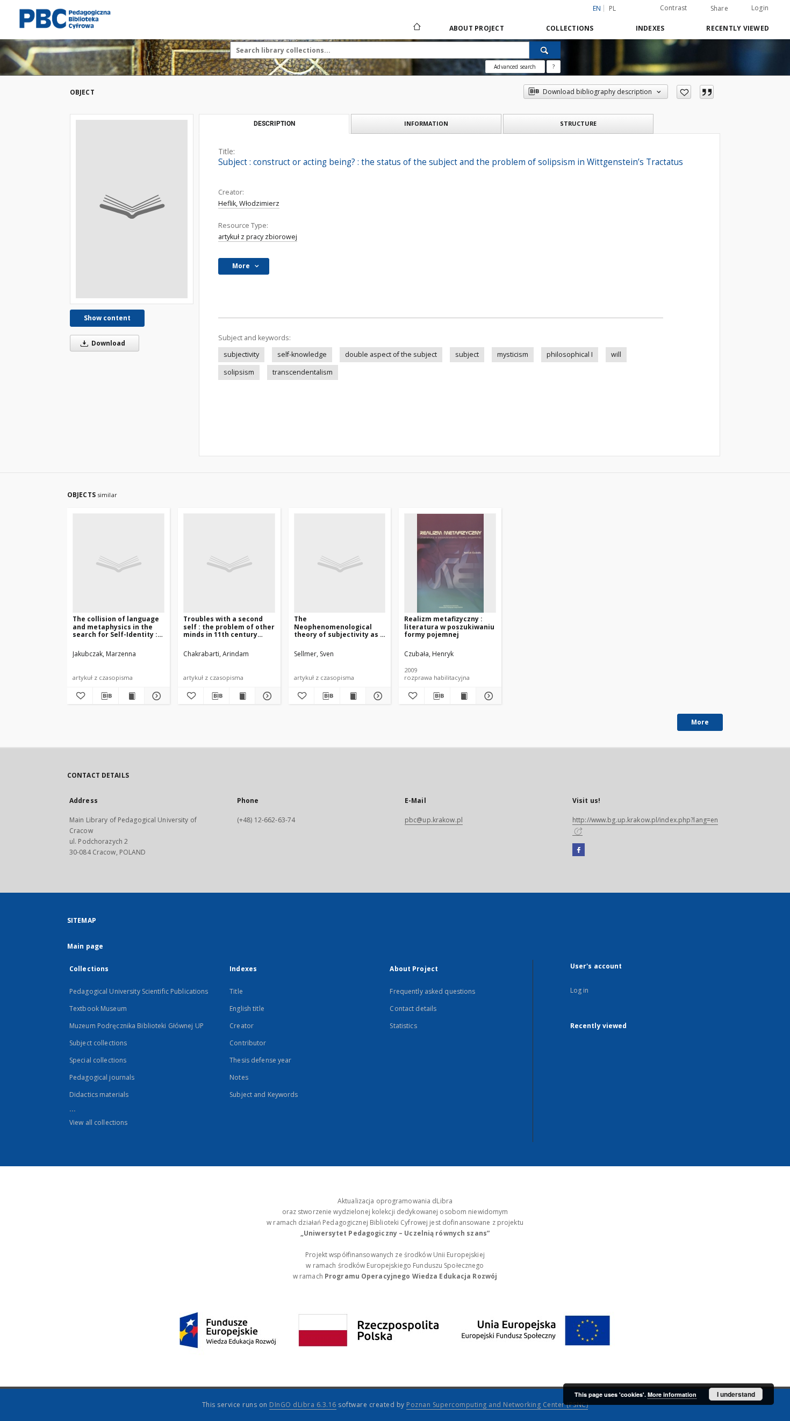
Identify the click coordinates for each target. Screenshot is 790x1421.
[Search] (545, 50)
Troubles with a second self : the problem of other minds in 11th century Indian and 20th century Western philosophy (229, 626)
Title (236, 991)
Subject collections (98, 1042)
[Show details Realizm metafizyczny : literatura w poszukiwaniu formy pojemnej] (487, 696)
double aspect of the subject (391, 354)
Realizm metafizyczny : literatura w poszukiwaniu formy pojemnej (449, 626)
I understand (736, 1394)
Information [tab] (426, 123)
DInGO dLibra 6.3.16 (302, 1404)
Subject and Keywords (263, 1094)
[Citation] (707, 92)
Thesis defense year (260, 1060)
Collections (570, 28)
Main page (85, 946)
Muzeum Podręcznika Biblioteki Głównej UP (136, 1025)
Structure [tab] (578, 123)
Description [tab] (274, 123)
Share (719, 8)
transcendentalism (302, 372)
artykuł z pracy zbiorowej (257, 236)
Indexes (650, 28)
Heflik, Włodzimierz (248, 203)
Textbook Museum (98, 1008)
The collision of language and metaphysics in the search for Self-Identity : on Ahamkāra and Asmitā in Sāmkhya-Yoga (116, 626)
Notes (238, 1077)
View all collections (98, 1122)
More (700, 722)
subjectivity (241, 354)
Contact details (413, 1008)
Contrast (673, 7)
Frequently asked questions (432, 991)
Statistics (403, 1025)
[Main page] (416, 28)
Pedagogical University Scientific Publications (139, 991)
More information (672, 1394)
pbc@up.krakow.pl (434, 819)
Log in (579, 990)
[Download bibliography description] (105, 696)
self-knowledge (302, 354)
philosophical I (570, 354)
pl (612, 8)
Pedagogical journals (101, 1077)
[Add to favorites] (684, 92)
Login (760, 7)
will (616, 354)
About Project (476, 28)
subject (467, 354)
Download (107, 343)
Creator (241, 1025)
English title (246, 1008)
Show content (107, 317)
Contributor (247, 1042)
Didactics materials (98, 1094)
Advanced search (515, 66)
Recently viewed (737, 28)
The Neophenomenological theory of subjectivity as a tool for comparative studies (339, 626)
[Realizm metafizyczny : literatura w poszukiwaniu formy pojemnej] (450, 563)
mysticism (512, 354)
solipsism (239, 372)
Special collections (97, 1060)
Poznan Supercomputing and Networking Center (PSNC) (497, 1404)
